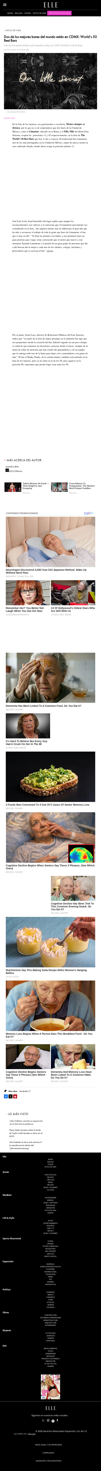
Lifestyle (50, 1254)
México (51, 1295)
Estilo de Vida (50, 1210)
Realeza (50, 1177)
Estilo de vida (39, 13)
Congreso (50, 1297)
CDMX (50, 1300)
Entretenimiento (50, 1223)
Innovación (50, 1361)
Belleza (18, 13)
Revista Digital (50, 1256)
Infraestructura (50, 1320)
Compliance (48, 1452)
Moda (10, 13)
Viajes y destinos (50, 1203)
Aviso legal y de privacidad (48, 1444)
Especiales (50, 1341)
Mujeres (50, 1282)
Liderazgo (50, 1336)
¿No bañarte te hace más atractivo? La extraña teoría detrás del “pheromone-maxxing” (25, 1145)
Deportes (50, 1226)
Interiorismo (50, 1325)
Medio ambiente (50, 1348)
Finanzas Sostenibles (51, 1359)
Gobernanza (50, 1354)
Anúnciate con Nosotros (48, 1461)
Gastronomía (50, 1198)
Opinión (50, 1305)
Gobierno (51, 1292)
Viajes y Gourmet (50, 1187)
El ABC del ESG (51, 1364)
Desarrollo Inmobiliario (50, 1318)
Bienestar (50, 1208)
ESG (50, 1279)
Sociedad (50, 1307)
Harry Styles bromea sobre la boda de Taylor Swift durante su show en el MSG (25, 1133)
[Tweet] (10, 1096)
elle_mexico (50, 1420)
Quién (6, 1172)
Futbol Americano (50, 1246)
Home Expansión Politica (50, 1267)
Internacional (50, 1272)
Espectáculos (50, 1175)
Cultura (50, 1190)
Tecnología (50, 1274)
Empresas (51, 1264)
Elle (4, 1156)
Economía (50, 1269)
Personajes (50, 1205)
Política (7, 1289)
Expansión (8, 1261)
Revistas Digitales (59, 13)
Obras (50, 1277)
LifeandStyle (50, 1284)
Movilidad (50, 1356)
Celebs (27, 13)
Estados (50, 1302)
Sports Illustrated (12, 1238)
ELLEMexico (43, 1420)
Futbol (51, 1241)
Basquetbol (50, 1249)
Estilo (50, 1221)
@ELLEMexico (15, 470)
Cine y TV (50, 1228)
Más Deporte (50, 1251)
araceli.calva (12, 466)
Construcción (50, 1315)
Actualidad (50, 1333)
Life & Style (8, 1217)
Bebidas (50, 1200)
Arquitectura (50, 1323)
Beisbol (50, 1244)
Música (50, 1231)
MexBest (7, 1195)
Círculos (50, 1180)
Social (50, 1351)
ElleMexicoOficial (59, 1420)
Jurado (51, 1213)
